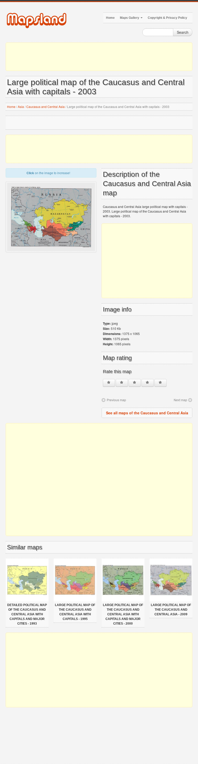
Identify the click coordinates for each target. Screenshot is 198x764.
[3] (135, 383)
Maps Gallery (130, 18)
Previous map (116, 400)
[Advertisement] (99, 57)
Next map (180, 400)
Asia (21, 106)
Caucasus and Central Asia (45, 106)
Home (110, 18)
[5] (160, 383)
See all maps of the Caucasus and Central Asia (147, 412)
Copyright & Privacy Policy (167, 18)
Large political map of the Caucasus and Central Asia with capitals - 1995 (75, 612)
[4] (148, 383)
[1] (109, 383)
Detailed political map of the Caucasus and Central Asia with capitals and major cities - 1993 (27, 614)
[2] (122, 383)
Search (182, 32)
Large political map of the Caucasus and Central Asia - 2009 (171, 609)
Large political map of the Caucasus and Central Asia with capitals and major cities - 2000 (123, 614)
